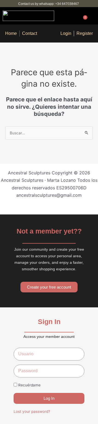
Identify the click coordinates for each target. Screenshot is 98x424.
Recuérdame (29, 385)
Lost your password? (32, 411)
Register (84, 33)
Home (11, 33)
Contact (29, 33)
